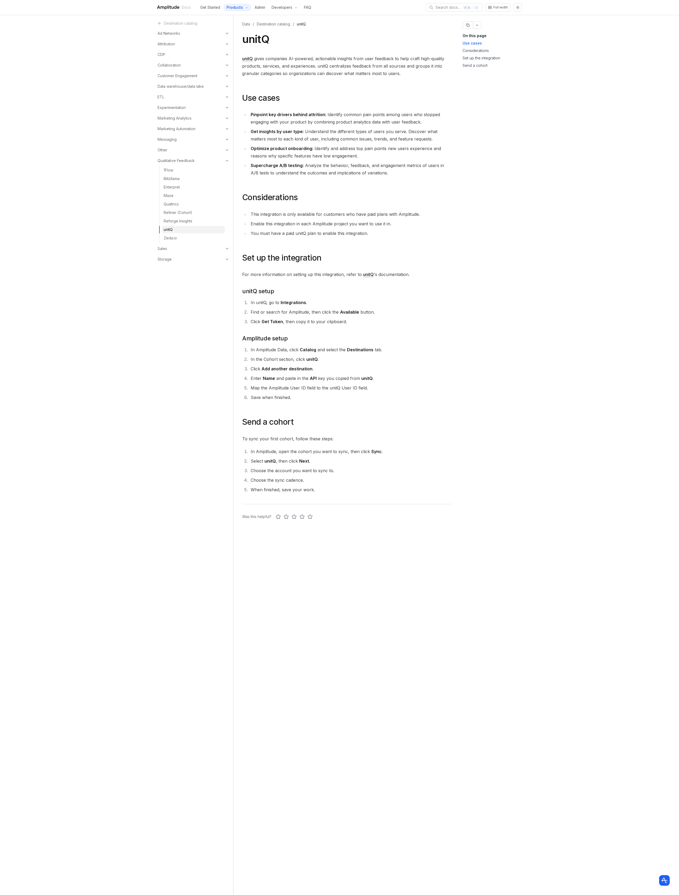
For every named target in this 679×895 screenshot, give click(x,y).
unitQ (168, 229)
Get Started (210, 7)
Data (246, 24)
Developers (282, 7)
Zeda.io (170, 238)
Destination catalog (273, 24)
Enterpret (172, 187)
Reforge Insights (178, 221)
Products (235, 7)
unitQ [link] (301, 24)
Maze (168, 195)
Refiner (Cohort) (178, 212)
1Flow (168, 170)
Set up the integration (481, 58)
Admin (260, 7)
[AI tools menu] (477, 25)
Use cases (472, 43)
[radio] (278, 516)
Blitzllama (172, 178)
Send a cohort (475, 65)
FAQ (307, 7)
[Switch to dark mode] (517, 7)
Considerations (476, 50)
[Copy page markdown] (468, 25)
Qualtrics (171, 204)
